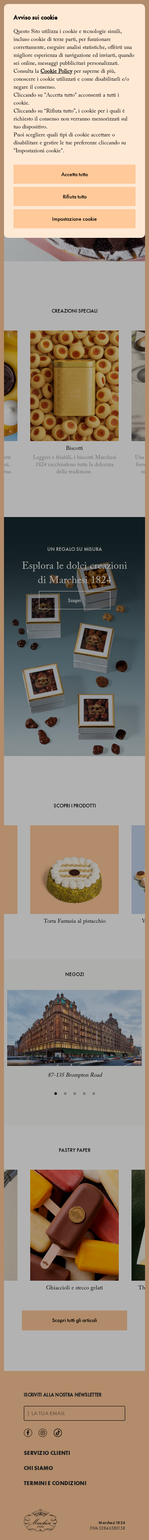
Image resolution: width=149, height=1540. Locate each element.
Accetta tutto (74, 174)
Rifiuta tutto (75, 196)
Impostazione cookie (74, 219)
